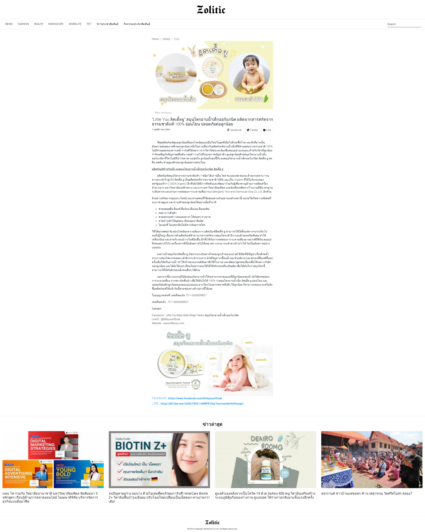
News (10, 24)
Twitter (254, 130)
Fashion (23, 24)
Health (38, 24)
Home (155, 39)
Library (166, 39)
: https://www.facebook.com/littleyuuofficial (187, 398)
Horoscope (56, 24)
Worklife (75, 24)
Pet (89, 24)
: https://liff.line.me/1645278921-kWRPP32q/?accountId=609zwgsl (197, 403)
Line (268, 130)
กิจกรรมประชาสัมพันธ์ (137, 24)
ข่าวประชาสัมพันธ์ (107, 24)
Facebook (235, 130)
